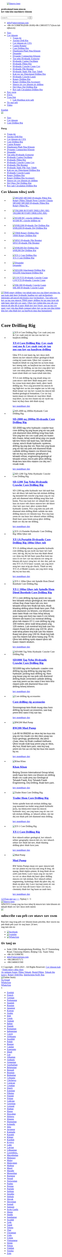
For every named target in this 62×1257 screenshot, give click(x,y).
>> (18, 899)
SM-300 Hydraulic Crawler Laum (28, 287)
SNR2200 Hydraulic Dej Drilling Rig (30, 228)
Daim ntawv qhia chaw (13, 969)
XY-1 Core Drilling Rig (23, 258)
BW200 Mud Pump (24, 727)
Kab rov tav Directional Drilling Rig (29, 74)
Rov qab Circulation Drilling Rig (28, 89)
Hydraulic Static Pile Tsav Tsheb (27, 71)
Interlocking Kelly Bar (34, 975)
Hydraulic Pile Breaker (23, 69)
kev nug (16, 406)
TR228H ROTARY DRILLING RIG (30, 213)
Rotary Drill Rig (15, 975)
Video (9, 105)
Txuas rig (17, 38)
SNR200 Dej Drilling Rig (24, 250)
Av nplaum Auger (9, 972)
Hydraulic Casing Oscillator (25, 61)
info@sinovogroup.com (18, 957)
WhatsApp (6, 982)
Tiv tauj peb (12, 102)
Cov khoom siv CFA (22, 43)
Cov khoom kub (53, 967)
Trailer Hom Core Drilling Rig (31, 798)
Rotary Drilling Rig (21, 79)
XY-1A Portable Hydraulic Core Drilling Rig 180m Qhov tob (32, 541)
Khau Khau (20, 766)
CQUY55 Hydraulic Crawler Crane (29, 280)
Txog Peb (11, 97)
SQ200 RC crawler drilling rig (26, 220)
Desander (17, 53)
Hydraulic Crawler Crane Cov (26, 66)
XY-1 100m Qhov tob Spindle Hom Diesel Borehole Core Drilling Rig (33, 591)
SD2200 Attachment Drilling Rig (28, 273)
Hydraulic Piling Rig (22, 64)
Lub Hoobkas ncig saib (23, 100)
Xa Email (5, 980)
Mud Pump (19, 860)
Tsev (9, 33)
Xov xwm (11, 92)
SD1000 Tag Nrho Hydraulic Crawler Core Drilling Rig (30, 661)
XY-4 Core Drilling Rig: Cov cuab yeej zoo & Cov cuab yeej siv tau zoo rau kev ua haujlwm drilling (33, 346)
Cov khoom (12, 35)
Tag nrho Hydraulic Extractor (26, 58)
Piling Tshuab (24, 972)
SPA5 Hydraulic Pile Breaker (26, 243)
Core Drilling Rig (21, 48)
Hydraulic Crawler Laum (24, 76)
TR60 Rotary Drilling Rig (24, 235)
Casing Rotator (19, 45)
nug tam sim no (8, 927)
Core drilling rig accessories (29, 701)
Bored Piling (38, 972)
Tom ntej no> (11, 899)
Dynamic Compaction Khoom (26, 56)
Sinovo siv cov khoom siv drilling (28, 84)
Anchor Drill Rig (20, 40)
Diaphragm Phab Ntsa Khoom (26, 51)
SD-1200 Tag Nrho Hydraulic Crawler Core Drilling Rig (30, 483)
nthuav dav (25, 406)
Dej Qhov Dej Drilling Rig (25, 87)
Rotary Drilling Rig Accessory (26, 82)
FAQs (9, 95)
